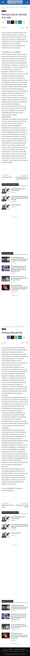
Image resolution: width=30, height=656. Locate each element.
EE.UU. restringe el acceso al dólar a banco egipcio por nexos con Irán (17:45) (19, 278)
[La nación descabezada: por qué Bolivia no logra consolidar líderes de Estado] (6, 198)
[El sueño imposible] (6, 207)
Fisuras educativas (7, 177)
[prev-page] (3, 212)
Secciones (7, 7)
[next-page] (5, 212)
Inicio (3, 7)
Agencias (22, 651)
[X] (12, 22)
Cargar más (14, 295)
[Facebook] (8, 22)
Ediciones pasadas (14, 651)
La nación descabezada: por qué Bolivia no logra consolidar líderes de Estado (19, 198)
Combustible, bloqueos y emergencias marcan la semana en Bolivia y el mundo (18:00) (19, 259)
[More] (24, 22)
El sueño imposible (16, 205)
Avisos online (5, 651)
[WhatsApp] (16, 22)
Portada (5, 649)
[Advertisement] (15, 233)
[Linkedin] (20, 22)
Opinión (13, 7)
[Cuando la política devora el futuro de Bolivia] (6, 191)
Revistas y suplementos (20, 649)
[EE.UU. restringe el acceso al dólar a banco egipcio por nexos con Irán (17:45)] (6, 278)
